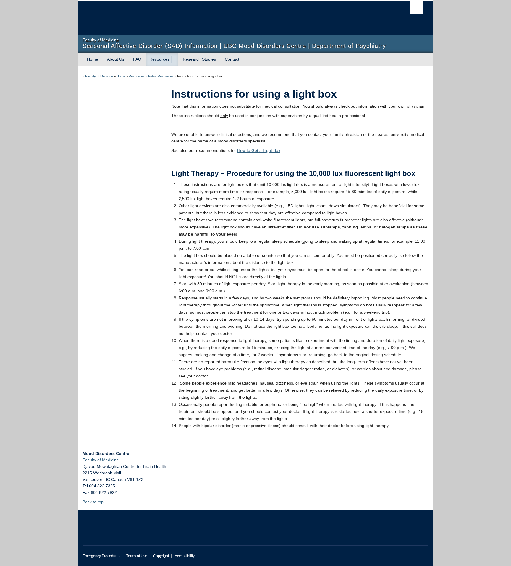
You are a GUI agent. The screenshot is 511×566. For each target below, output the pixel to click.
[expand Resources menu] (174, 59)
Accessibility (185, 556)
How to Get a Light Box (258, 150)
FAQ (137, 59)
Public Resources (161, 76)
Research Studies (199, 59)
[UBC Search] (416, 7)
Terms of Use (136, 556)
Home (92, 59)
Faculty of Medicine (99, 76)
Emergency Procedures (101, 556)
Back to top (94, 501)
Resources (159, 59)
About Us (115, 59)
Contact (232, 59)
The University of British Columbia (95, 18)
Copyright (161, 556)
